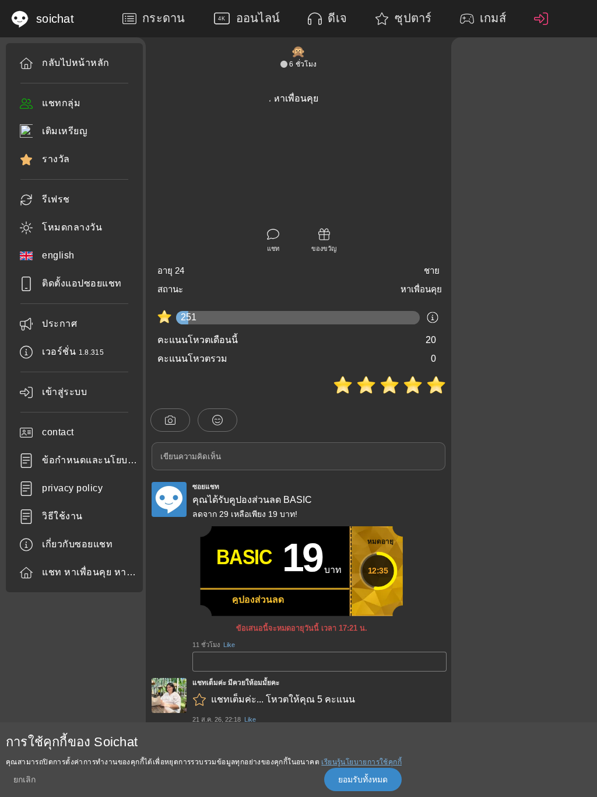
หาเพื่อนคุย (421, 289)
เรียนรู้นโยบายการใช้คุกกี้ (361, 762)
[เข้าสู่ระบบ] (544, 18)
